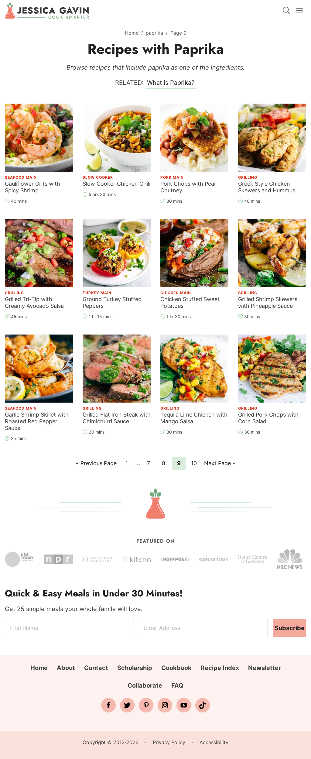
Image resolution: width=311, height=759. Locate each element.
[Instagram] (165, 705)
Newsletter (264, 667)
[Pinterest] (146, 705)
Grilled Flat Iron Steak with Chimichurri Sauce (117, 417)
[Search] (286, 10)
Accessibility (214, 742)
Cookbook (176, 667)
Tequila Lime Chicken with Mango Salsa (193, 417)
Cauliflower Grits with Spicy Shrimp (32, 187)
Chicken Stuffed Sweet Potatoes (190, 302)
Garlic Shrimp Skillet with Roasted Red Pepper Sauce (37, 421)
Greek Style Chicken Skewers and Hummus (266, 187)
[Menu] (299, 10)
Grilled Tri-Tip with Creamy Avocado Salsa (34, 302)
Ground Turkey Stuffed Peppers (112, 302)
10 (196, 463)
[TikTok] (202, 705)
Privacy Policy (169, 742)
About (66, 667)
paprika (154, 33)
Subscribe (290, 628)
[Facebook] (108, 705)
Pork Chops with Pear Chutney (188, 187)
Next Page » (219, 465)
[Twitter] (127, 705)
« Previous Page (96, 465)
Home (131, 33)
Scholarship (134, 667)
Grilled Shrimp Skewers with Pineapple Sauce (267, 302)
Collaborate (145, 685)
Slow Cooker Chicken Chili (116, 183)
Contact (96, 667)
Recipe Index (220, 667)
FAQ (177, 685)
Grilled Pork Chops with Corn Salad (268, 417)
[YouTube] (183, 705)
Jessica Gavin (47, 10)
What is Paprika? (170, 82)
